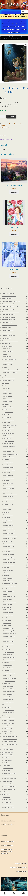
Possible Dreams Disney (9, 377)
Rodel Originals (9, 612)
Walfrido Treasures (10, 712)
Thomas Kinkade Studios (8, 781)
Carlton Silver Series (10, 691)
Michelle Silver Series (10, 562)
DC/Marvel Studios (8, 346)
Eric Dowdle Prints (8, 784)
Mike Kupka (6, 573)
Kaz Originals (8, 599)
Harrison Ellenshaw (8, 443)
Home (3, 36)
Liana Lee (6, 507)
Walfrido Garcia (7, 707)
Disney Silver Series (21, 23)
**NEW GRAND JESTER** (7, 322)
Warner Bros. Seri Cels (9, 807)
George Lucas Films (8, 362)
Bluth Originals (9, 668)
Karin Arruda (7, 501)
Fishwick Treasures (10, 636)
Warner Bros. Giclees (8, 805)
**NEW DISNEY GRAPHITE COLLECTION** (11, 301)
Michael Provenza (8, 541)
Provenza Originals (10, 546)
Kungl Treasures (9, 570)
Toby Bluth (6, 662)
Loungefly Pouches (8, 726)
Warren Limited (9, 496)
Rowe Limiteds (7, 617)
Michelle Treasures (9, 565)
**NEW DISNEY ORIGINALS (8, 309)
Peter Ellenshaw (7, 588)
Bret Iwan (6, 409)
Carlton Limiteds (9, 686)
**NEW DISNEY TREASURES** (8, 319)
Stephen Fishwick (8, 625)
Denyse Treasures (9, 428)
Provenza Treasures (10, 549)
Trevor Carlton (7, 683)
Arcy (5, 391)
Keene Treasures (9, 515)
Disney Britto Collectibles (8, 380)
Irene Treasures (9, 462)
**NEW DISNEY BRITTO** (7, 298)
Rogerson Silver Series (10, 657)
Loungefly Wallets (8, 731)
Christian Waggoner (8, 768)
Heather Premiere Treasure (11, 454)
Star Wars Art (8, 364)
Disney (5, 354)
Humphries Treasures (10, 538)
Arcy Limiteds (8, 393)
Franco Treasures (9, 478)
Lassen (5, 367)
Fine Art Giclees (7, 799)
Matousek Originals (10, 675)
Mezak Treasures (9, 702)
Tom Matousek (7, 670)
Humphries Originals (10, 533)
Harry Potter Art (7, 802)
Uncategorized (5, 791)
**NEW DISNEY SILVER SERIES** (9, 317)
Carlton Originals (9, 689)
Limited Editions (9, 351)
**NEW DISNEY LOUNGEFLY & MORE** (10, 306)
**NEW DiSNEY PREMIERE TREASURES (10, 312)
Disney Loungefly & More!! (14, 32)
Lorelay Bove (7, 517)
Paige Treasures (9, 580)
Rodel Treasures (9, 615)
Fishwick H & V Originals (11, 372)
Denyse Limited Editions (11, 425)
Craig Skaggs (7, 770)
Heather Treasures (9, 457)
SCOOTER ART (8, 356)
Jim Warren (6, 491)
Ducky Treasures (9, 435)
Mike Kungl (6, 567)
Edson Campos (7, 438)
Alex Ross (6, 385)
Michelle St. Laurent (8, 551)
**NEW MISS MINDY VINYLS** (8, 330)
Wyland (5, 715)
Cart (22, 892)
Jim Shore (22, 26)
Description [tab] (3, 135)
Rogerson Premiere (9, 654)
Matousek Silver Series (10, 678)
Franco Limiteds (9, 475)
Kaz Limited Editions (10, 596)
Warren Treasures (9, 499)
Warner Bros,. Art (6, 794)
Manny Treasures (9, 525)
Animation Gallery (18, 21)
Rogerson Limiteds (9, 652)
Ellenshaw (4, 747)
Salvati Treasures (9, 488)
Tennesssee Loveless (9, 639)
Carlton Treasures (9, 694)
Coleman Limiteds (9, 467)
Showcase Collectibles (7, 755)
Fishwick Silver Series (10, 633)
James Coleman (7, 464)
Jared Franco (17, 36)
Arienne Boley (7, 404)
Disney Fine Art (9, 21)
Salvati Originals (9, 486)
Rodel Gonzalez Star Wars (10, 778)
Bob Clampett (7, 797)
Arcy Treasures (8, 401)
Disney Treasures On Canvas (8, 23)
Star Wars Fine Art (6, 765)
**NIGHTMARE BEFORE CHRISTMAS (10, 341)
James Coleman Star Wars (10, 773)
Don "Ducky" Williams (9, 433)
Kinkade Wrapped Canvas (10, 786)
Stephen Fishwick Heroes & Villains (12, 370)
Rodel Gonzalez (7, 607)
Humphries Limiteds (10, 530)
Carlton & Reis (7, 414)
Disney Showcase (15, 26)
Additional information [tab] (6, 139)
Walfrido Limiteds (9, 710)
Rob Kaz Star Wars (8, 776)
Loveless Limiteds (9, 641)
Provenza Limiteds (9, 544)
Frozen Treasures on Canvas (10, 741)
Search (14, 893)
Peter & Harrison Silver (10, 586)
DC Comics (6, 757)
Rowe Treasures (7, 623)
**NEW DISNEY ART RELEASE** (9, 296)
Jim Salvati (6, 480)
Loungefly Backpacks (9, 720)
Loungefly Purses (8, 728)
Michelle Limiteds (9, 554)
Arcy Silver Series (9, 399)
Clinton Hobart (7, 417)
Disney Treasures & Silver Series (9, 736)
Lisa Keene (6, 512)
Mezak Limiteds (9, 699)
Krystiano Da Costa (8, 504)
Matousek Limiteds (10, 673)
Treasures (7, 388)
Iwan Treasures (9, 412)
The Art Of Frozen (8, 646)
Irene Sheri (6, 459)
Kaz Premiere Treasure (10, 602)
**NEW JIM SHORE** (6, 327)
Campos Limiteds (9, 441)
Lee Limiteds (8, 509)
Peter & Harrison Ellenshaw (10, 583)
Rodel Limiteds (9, 609)
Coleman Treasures (10, 470)
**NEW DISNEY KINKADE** (8, 304)
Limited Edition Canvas (9, 789)
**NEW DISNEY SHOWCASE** (8, 314)
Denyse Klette (7, 422)
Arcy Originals (8, 396)
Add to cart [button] (14, 192)
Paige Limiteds (8, 578)
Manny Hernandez (8, 520)
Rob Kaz (5, 594)
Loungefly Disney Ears (9, 723)
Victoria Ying (7, 704)
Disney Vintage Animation (10, 359)
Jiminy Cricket (5, 127)
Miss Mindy (6, 762)
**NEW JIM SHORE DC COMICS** (9, 325)
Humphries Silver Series (11, 536)
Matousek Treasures (10, 681)
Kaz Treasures (8, 604)
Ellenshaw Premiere (10, 446)
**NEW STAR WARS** (6, 338)
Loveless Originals (9, 644)
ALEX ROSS (7, 348)
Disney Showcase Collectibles (9, 733)
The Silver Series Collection (10, 744)
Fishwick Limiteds (9, 628)
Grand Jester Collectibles (8, 749)
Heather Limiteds (9, 451)
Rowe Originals (7, 620)
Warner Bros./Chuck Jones (21, 29)
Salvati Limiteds (9, 483)
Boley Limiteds (8, 406)
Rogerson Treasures (10, 660)
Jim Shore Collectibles (7, 752)
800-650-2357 (11, 16)
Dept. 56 (4, 375)
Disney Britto (7, 26)
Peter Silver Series (9, 591)
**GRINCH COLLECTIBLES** (8, 293)
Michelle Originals (9, 557)
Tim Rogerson (7, 649)
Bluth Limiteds (8, 665)
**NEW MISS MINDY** (7, 333)
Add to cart (11, 116)
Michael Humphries (8, 528)
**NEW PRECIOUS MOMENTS (7, 29)
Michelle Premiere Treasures (12, 559)
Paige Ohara (6, 575)
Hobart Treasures (9, 420)
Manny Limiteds (9, 522)
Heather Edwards (8, 449)
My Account (4, 893)
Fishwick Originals (9, 631)
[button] (25, 45)
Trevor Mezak (7, 697)
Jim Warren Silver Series (11, 493)
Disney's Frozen (7, 430)
